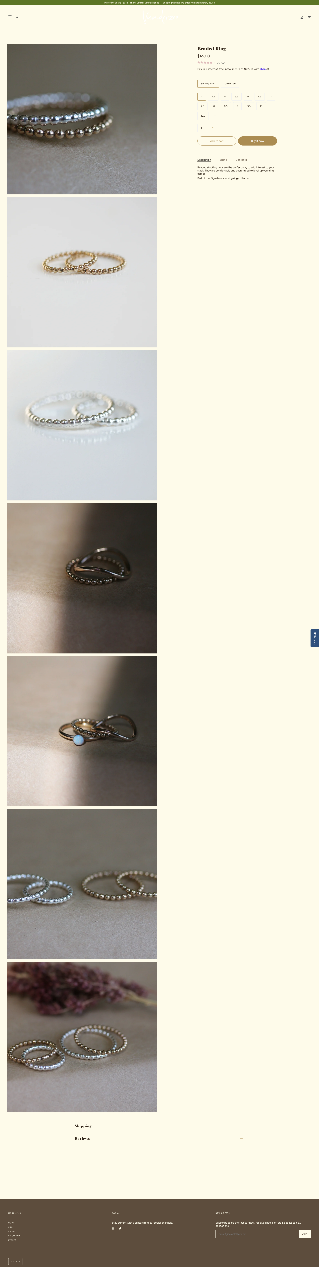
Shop (11, 1227)
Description (204, 159)
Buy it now (257, 141)
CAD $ (14, 1261)
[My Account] (301, 17)
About (11, 1231)
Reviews (82, 1138)
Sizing (223, 159)
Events (12, 1240)
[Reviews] (237, 63)
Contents (241, 159)
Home (11, 1223)
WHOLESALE (14, 1236)
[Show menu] (10, 17)
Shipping (83, 1126)
